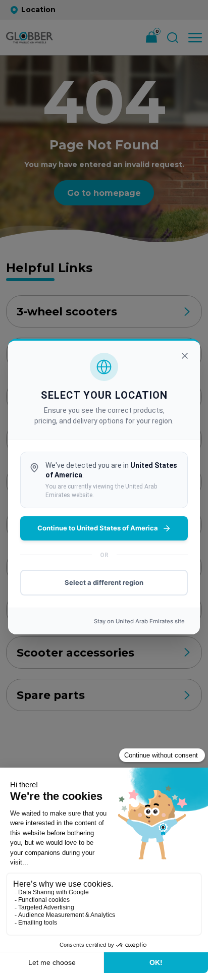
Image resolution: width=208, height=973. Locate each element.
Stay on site (139, 621)
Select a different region (104, 582)
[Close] (185, 356)
